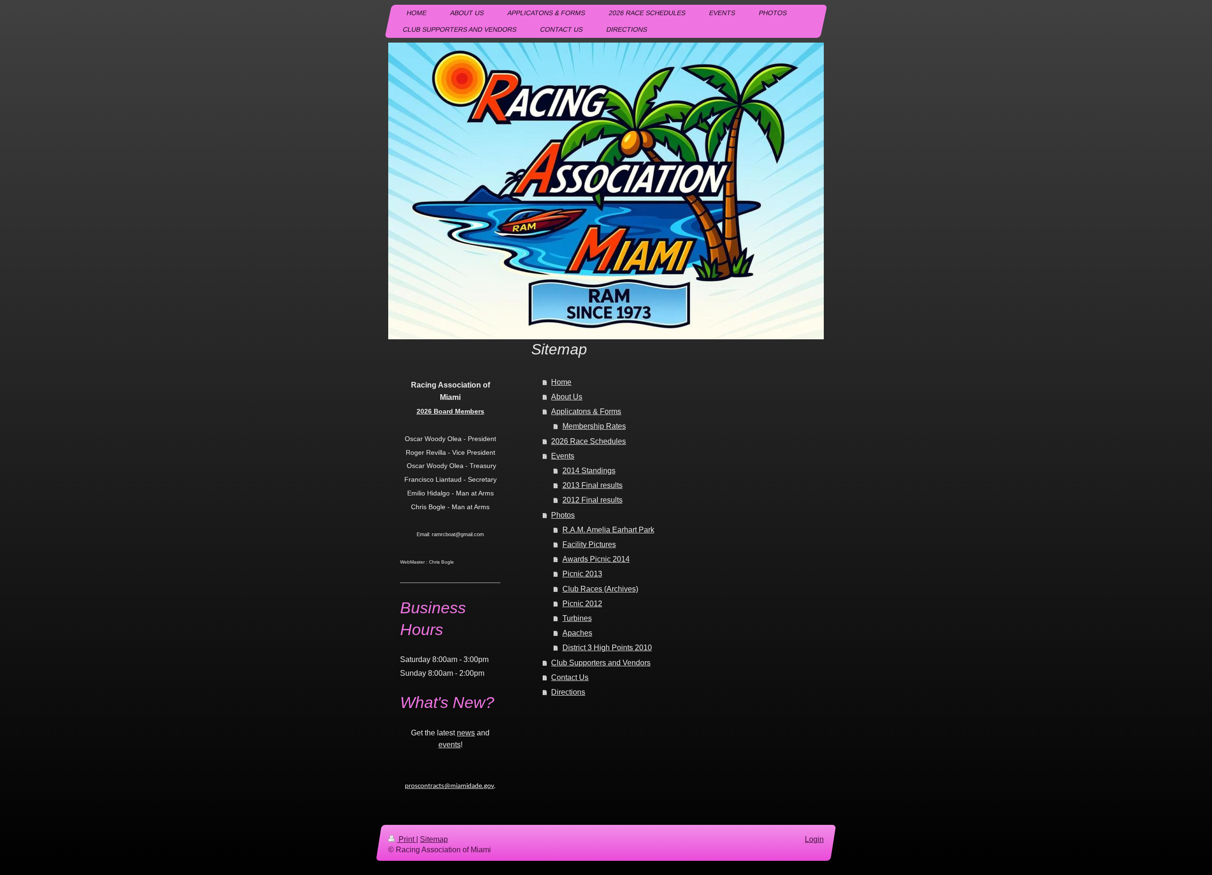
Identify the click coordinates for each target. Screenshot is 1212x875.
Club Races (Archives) (600, 589)
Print (406, 839)
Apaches (577, 633)
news (466, 733)
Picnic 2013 (582, 574)
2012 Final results (592, 500)
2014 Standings (588, 471)
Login (814, 839)
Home (561, 382)
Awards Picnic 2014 (596, 559)
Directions (568, 692)
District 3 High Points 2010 (607, 648)
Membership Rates (594, 426)
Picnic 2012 (582, 604)
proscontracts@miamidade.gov (449, 786)
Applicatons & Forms (586, 411)
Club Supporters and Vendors (601, 663)
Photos (563, 515)
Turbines (577, 618)
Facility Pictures (589, 544)
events (449, 745)
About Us (566, 397)
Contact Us (569, 677)
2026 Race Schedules (588, 441)
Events (562, 456)
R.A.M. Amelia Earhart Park (608, 530)
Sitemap (434, 839)
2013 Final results (592, 485)
